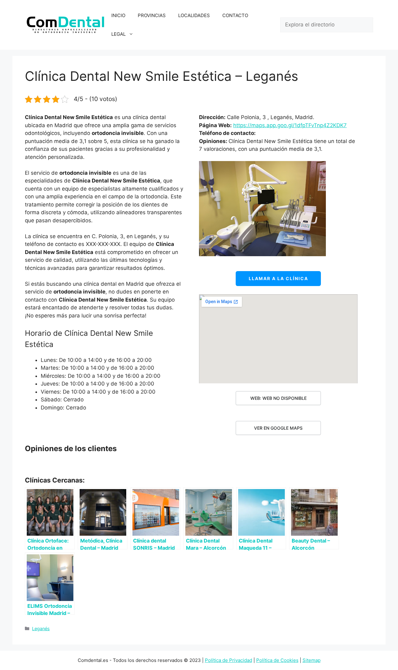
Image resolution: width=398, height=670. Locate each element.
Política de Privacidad (228, 660)
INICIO (118, 15)
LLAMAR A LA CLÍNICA (278, 278)
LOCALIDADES (194, 15)
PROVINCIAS (152, 15)
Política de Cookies (277, 660)
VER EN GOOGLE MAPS (278, 428)
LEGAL (118, 34)
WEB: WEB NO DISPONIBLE (278, 398)
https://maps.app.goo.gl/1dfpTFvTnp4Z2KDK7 (290, 125)
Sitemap (312, 660)
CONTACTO (235, 15)
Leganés (41, 628)
